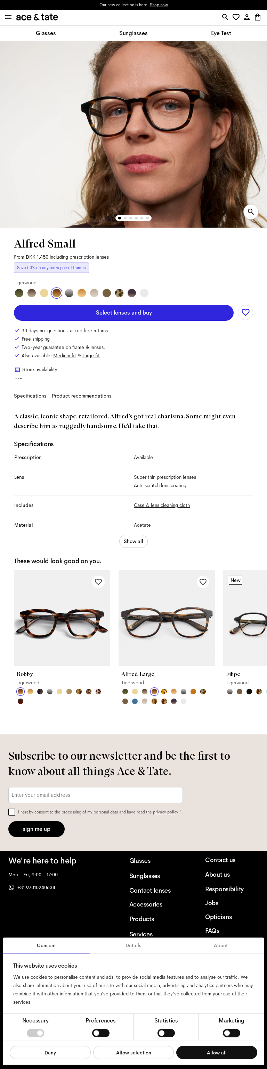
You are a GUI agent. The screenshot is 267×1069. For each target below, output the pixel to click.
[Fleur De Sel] (144, 293)
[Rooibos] (20, 701)
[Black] (249, 691)
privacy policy (165, 812)
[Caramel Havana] (81, 293)
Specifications (30, 396)
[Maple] (69, 691)
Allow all (217, 1052)
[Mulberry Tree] (40, 691)
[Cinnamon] (193, 691)
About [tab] (221, 945)
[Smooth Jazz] (164, 701)
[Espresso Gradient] (31, 293)
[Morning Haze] (69, 293)
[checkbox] (11, 812)
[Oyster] (94, 293)
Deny (50, 1052)
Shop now (159, 5)
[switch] (101, 1033)
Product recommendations (81, 396)
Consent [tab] (46, 945)
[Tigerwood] (56, 293)
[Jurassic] (106, 293)
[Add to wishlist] (245, 312)
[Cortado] (79, 691)
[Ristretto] (98, 691)
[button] (237, 17)
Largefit (91, 355)
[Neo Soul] (89, 691)
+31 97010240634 (36, 887)
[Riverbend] (119, 293)
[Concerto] (132, 293)
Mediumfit (64, 355)
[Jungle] (164, 691)
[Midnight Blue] (135, 701)
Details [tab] (133, 945)
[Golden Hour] (44, 293)
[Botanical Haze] (19, 293)
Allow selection (133, 1052)
